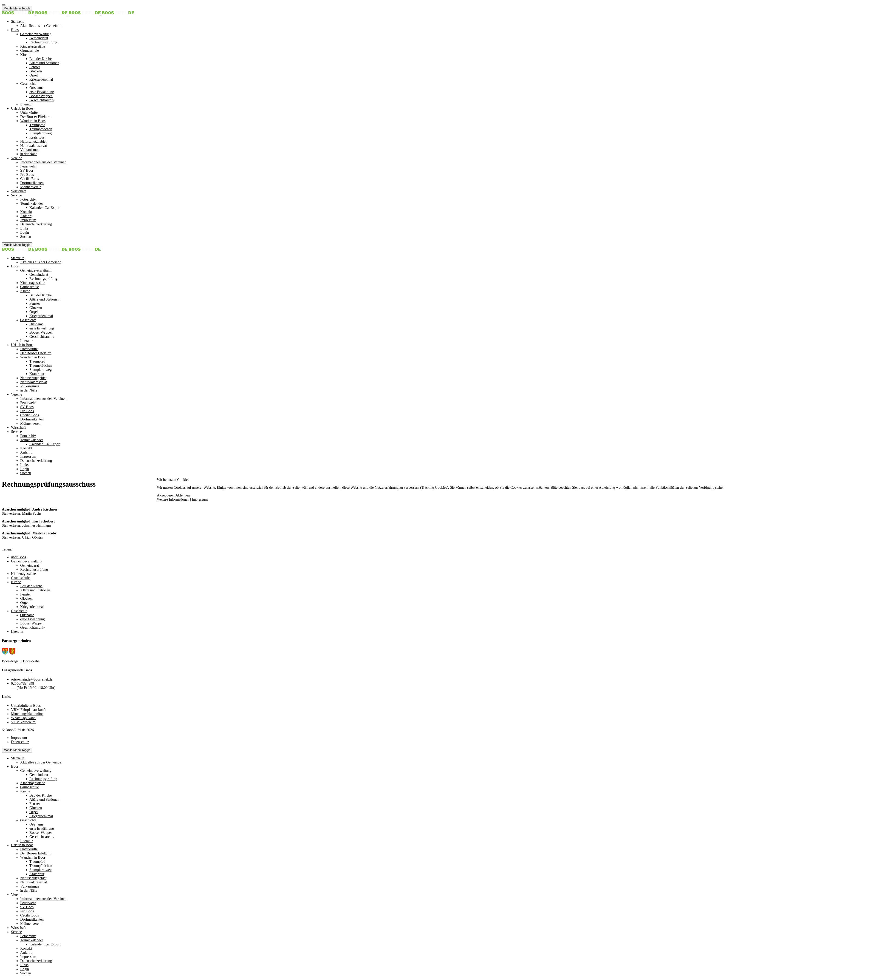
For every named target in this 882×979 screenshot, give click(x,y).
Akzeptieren (166, 495)
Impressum (200, 499)
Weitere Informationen (173, 499)
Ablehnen (182, 495)
